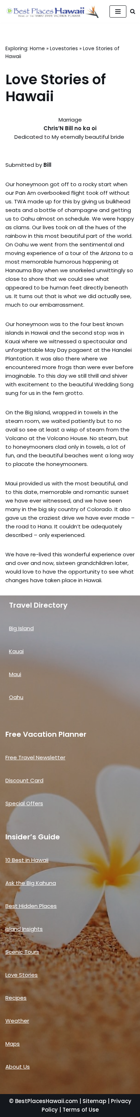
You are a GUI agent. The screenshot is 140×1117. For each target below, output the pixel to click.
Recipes (16, 997)
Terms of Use (80, 1109)
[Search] (132, 11)
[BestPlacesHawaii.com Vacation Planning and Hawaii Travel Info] (52, 11)
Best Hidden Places (31, 906)
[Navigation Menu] (117, 11)
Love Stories (21, 975)
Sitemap (94, 1101)
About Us (17, 1066)
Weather (17, 1020)
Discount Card (24, 780)
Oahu (16, 697)
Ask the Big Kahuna (30, 883)
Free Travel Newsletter (35, 757)
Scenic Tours (22, 952)
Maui (15, 674)
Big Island (21, 628)
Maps (12, 1043)
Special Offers (24, 803)
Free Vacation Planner (46, 734)
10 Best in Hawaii (26, 860)
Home (37, 48)
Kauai (16, 651)
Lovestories (64, 48)
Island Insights (24, 929)
